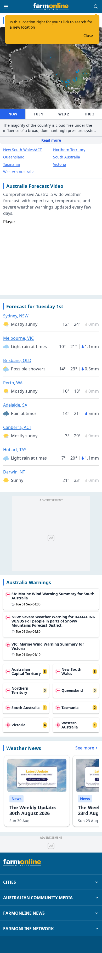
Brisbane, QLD (17, 360)
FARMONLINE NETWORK (28, 928)
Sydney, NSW (16, 316)
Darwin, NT (14, 472)
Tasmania (11, 164)
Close (88, 35)
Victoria (59, 164)
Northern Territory (69, 149)
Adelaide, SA (15, 405)
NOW (12, 114)
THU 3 (89, 114)
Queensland (14, 157)
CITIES (9, 882)
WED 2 (63, 114)
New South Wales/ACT (22, 149)
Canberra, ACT (17, 427)
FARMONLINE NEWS (24, 913)
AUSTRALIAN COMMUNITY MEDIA (38, 898)
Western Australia (19, 171)
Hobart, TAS (14, 450)
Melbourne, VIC (18, 338)
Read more (51, 140)
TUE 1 (38, 114)
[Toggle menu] (6, 7)
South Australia (66, 157)
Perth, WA (12, 383)
